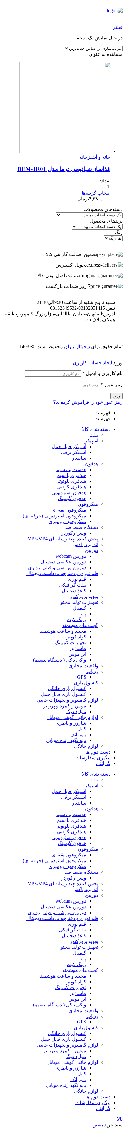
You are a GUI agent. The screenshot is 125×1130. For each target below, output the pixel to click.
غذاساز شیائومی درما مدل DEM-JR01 (63, 169)
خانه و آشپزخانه (94, 157)
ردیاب (92, 671)
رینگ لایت (76, 619)
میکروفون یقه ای (69, 509)
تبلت (93, 434)
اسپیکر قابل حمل (69, 446)
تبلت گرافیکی (72, 584)
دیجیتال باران (77, 346)
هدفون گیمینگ (72, 498)
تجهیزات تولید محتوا (78, 602)
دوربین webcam (71, 556)
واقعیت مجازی (83, 665)
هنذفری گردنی (71, 486)
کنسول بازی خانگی (67, 688)
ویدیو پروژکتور (84, 596)
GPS (81, 676)
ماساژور (77, 648)
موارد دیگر (75, 711)
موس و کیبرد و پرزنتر (64, 705)
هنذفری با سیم (71, 475)
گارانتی (103, 763)
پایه (82, 613)
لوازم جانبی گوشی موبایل (72, 717)
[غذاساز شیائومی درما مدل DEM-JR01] (64, 151)
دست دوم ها (98, 751)
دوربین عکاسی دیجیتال (63, 561)
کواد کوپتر (76, 636)
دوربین (91, 550)
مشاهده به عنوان (106, 54)
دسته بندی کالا (96, 429)
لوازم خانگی (86, 746)
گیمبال (79, 608)
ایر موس (77, 654)
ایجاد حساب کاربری (92, 362)
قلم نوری (77, 579)
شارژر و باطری (70, 723)
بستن (97, 1124)
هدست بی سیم (71, 469)
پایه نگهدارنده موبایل (66, 740)
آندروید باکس (85, 544)
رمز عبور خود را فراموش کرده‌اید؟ (88, 402)
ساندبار (79, 458)
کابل (81, 728)
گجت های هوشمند (80, 625)
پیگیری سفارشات (92, 757)
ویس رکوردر (73, 533)
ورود (116, 396)
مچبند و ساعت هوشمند (63, 631)
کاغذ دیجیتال (74, 590)
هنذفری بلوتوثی (71, 481)
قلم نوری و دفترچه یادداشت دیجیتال (62, 573)
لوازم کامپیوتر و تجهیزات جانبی (67, 700)
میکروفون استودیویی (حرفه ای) (54, 515)
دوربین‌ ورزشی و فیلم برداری (57, 567)
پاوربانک (78, 734)
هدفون (91, 463)
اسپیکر (91, 440)
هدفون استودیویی (69, 492)
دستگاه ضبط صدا (80, 527)
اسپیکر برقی (73, 452)
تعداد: (105, 180)
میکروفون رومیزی (67, 521)
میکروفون (88, 504)
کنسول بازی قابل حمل (63, 694)
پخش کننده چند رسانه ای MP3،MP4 (62, 538)
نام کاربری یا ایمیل (102, 373)
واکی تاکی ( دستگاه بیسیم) (59, 659)
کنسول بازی (86, 682)
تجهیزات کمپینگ (70, 642)
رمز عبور (111, 384)
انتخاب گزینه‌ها (96, 193)
